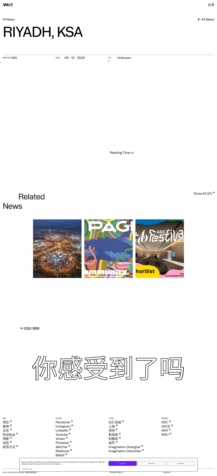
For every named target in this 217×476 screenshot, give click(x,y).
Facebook (63, 422)
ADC (164, 422)
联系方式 (9, 447)
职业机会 (9, 434)
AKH (164, 430)
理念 (6, 422)
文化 (6, 430)
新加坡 (113, 434)
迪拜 (111, 442)
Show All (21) (203, 193)
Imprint (30, 469)
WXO (165, 434)
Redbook (62, 451)
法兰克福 (114, 422)
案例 (6, 426)
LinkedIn (62, 430)
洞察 (6, 438)
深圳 (111, 430)
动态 (6, 442)
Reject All (152, 463)
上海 (111, 426)
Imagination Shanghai (124, 447)
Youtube (62, 434)
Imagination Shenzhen (124, 451)
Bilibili (60, 455)
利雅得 (113, 438)
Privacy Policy (25, 469)
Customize (180, 463)
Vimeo (60, 438)
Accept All (122, 463)
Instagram (63, 426)
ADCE (165, 426)
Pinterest (62, 442)
